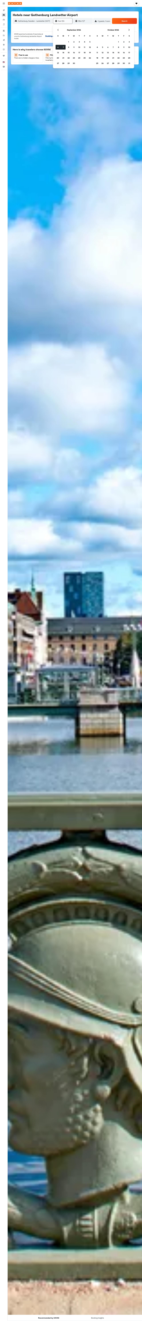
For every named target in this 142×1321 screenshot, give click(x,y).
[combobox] (34, 21)
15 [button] (68, 52)
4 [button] (84, 42)
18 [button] (84, 52)
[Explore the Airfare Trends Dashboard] (4, 35)
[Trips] (4, 56)
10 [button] (79, 47)
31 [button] (129, 63)
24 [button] (79, 58)
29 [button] (69, 63)
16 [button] (74, 52)
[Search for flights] (4, 10)
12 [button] (90, 47)
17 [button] (79, 52)
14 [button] (63, 52)
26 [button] (90, 58)
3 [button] (79, 42)
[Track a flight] (4, 49)
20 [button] (58, 58)
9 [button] (73, 47)
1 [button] (68, 42)
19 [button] (90, 52)
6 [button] (57, 47)
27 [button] (58, 63)
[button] (3, 3)
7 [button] (63, 47)
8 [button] (68, 47)
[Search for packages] (4, 24)
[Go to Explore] (4, 44)
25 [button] (85, 58)
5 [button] (89, 42)
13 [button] (58, 52)
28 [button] (63, 63)
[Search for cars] (4, 19)
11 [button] (84, 47)
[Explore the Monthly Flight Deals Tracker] (4, 40)
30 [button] (74, 63)
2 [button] (73, 42)
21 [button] (63, 58)
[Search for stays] (4, 15)
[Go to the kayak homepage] (15, 3)
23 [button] (74, 58)
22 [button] (69, 58)
